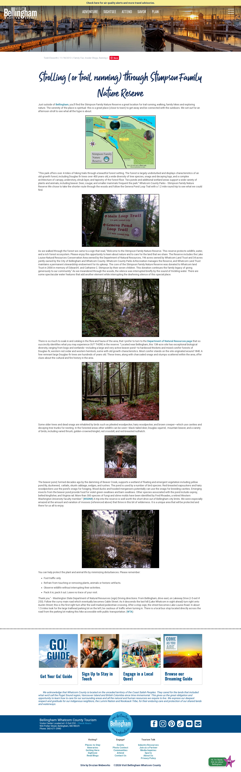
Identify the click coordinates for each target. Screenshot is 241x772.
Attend (120, 753)
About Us (148, 755)
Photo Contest (120, 747)
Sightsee (92, 753)
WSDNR (88, 498)
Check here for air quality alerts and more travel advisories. (120, 2)
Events (120, 745)
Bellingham (62, 104)
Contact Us (120, 755)
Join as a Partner (148, 747)
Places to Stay (92, 745)
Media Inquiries (148, 750)
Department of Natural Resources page (169, 341)
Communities (120, 750)
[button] (222, 760)
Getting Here (92, 750)
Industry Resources (148, 745)
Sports (148, 753)
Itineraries (92, 747)
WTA (129, 611)
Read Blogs (93, 755)
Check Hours (84, 723)
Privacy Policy (148, 758)
